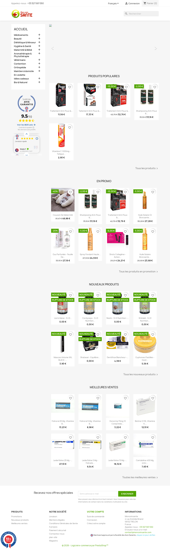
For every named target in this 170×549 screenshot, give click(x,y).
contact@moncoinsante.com (138, 532)
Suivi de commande (95, 516)
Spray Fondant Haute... (90, 254)
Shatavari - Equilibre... (90, 357)
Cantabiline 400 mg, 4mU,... (145, 461)
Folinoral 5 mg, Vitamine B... (90, 422)
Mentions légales (57, 520)
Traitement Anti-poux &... (61, 111)
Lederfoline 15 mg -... (117, 460)
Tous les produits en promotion (139, 271)
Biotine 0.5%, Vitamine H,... (145, 422)
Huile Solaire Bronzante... (145, 255)
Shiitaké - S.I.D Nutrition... (145, 319)
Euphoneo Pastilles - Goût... (145, 358)
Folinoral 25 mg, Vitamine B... (63, 422)
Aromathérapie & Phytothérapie (23, 55)
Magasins (53, 540)
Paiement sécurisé (57, 530)
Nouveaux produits (20, 520)
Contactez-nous (56, 534)
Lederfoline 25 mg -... (62, 460)
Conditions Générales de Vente (63, 523)
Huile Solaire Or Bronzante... (145, 216)
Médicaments (21, 35)
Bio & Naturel (20, 82)
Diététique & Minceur (25, 42)
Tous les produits (147, 168)
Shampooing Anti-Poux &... (146, 112)
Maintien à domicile (24, 71)
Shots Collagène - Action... (117, 255)
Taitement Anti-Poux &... (90, 111)
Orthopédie (20, 67)
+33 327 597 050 (35, 3)
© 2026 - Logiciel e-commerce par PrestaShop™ (85, 545)
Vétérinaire (20, 60)
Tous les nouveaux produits (141, 374)
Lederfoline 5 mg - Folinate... (90, 461)
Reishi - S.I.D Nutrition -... (118, 318)
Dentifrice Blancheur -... (117, 357)
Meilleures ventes (19, 523)
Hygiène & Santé (22, 46)
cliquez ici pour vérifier (146, 535)
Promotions (16, 516)
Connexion (92, 520)
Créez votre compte (96, 523)
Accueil (21, 29)
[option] (104, 46)
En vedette (19, 75)
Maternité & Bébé (23, 50)
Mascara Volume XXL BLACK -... (63, 358)
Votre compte (95, 511)
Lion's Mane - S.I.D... (63, 318)
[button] (57, 46)
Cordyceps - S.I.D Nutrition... (90, 319)
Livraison (53, 516)
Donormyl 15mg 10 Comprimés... (118, 422)
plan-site (53, 537)
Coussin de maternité (63, 215)
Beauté (18, 38)
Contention (20, 63)
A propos (53, 527)
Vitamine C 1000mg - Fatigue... (61, 152)
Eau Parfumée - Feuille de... (63, 255)
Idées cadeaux (21, 78)
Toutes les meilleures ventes (140, 477)
